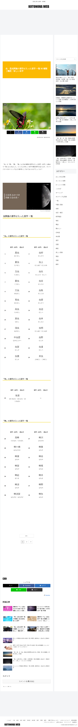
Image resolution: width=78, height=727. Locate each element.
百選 (41, 720)
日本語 (28, 720)
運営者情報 (74, 720)
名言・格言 (22, 720)
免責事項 (74, 722)
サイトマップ (67, 722)
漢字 (38, 720)
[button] (43, 132)
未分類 (33, 720)
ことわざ (9, 720)
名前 (5, 578)
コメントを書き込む (27, 681)
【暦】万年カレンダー (53, 720)
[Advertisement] (39, 21)
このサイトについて (65, 720)
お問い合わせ (59, 722)
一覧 (14, 720)
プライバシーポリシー (49, 722)
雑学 (45, 720)
